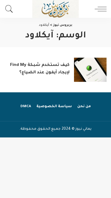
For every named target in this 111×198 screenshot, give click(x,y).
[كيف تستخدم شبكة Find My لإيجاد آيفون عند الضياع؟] (90, 70)
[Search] (10, 9)
